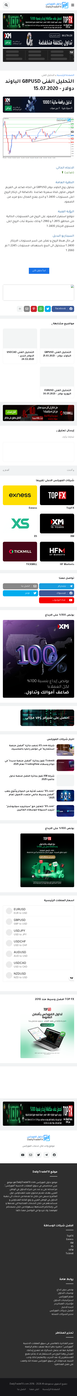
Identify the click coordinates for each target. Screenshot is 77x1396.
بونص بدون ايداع (65, 1290)
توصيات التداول (65, 1293)
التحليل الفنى (48, 75)
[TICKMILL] (20, 551)
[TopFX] (57, 495)
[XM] (57, 523)
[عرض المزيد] (20, 309)
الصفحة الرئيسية (65, 75)
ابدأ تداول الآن (39, 271)
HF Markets (67, 564)
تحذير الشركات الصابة (62, 1314)
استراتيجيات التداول (63, 1300)
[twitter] (38, 1155)
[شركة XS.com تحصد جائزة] (65, 750)
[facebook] (54, 1155)
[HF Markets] (57, 551)
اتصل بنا (21, 1389)
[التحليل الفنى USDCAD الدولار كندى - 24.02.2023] (20, 338)
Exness (33, 508)
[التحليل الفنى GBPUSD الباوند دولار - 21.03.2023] (57, 338)
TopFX (70, 508)
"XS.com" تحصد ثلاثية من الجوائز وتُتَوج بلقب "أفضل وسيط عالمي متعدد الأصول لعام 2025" (29, 794)
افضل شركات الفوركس (61, 1311)
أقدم (7, 470)
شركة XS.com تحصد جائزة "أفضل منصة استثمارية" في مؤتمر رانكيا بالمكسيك (31, 747)
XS (35, 536)
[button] (72, 5)
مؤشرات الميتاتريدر (63, 1304)
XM (72, 536)
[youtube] (23, 1155)
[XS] (20, 523)
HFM (71, 1250)
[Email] (27, 309)
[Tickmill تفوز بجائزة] (65, 765)
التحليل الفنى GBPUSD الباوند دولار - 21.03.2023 (57, 354)
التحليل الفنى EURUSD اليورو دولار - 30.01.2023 (57, 392)
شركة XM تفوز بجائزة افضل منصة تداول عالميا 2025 (31, 778)
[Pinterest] (34, 309)
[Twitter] (48, 309)
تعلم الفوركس (66, 1297)
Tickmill (69, 1254)
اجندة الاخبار (67, 1307)
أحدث (69, 470)
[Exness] (20, 495)
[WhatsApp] (41, 309)
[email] (31, 1155)
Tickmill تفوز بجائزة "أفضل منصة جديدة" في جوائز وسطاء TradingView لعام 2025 (29, 763)
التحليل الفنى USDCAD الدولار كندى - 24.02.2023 (20, 356)
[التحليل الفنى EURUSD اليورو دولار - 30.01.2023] (57, 377)
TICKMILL (31, 564)
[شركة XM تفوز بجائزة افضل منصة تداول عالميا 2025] (65, 780)
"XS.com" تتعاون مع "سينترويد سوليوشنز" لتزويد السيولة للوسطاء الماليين (30, 808)
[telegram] (46, 1155)
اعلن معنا (34, 1389)
